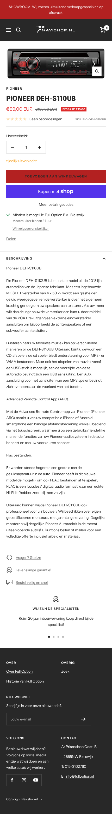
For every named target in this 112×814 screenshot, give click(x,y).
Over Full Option (19, 671)
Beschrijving (19, 258)
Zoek (65, 671)
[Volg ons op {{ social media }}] (12, 780)
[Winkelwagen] (103, 29)
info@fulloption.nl (79, 776)
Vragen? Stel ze (28, 557)
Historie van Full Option (25, 681)
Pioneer (14, 88)
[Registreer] (83, 719)
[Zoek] (18, 30)
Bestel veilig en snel (32, 582)
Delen (11, 238)
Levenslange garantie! (33, 570)
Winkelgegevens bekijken (31, 228)
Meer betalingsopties (56, 204)
